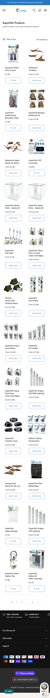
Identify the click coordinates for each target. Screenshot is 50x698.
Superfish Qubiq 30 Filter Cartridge (35, 576)
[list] (25, 616)
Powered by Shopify (32, 687)
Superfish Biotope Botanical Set (36, 114)
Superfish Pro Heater (33, 347)
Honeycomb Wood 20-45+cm (12, 484)
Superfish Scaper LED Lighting (36, 529)
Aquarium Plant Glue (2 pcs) (12, 69)
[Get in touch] (40, 10)
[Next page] (38, 602)
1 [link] (11, 602)
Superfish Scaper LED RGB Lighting (36, 392)
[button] (4, 10)
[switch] (44, 694)
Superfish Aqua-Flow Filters (12, 347)
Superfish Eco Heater (33, 299)
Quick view (36, 80)
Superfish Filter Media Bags (35, 484)
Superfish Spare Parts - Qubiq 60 (36, 206)
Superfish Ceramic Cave (11, 439)
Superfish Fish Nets (9, 251)
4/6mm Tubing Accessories (35, 439)
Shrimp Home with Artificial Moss (11, 300)
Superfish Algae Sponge (11, 529)
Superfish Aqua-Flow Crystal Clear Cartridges (36, 253)
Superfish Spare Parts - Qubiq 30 (12, 206)
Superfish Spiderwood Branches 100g (11, 115)
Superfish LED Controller (35, 161)
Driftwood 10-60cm (33, 69)
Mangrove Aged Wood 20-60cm (12, 161)
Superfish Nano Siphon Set (12, 574)
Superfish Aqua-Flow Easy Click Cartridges (12, 393)
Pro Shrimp (20, 687)
